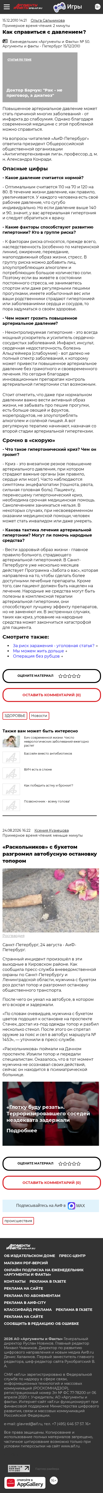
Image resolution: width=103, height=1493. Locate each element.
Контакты (15, 1281)
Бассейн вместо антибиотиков (48, 753)
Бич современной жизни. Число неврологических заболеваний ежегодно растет (56, 741)
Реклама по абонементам (32, 1295)
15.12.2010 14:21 (14, 20)
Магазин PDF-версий (26, 1263)
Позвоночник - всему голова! (47, 801)
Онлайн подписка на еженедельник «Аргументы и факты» (44, 1272)
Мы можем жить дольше (38, 651)
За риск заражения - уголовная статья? (53, 645)
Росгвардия (13, 935)
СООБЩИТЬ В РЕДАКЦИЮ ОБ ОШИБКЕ (41, 1323)
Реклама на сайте (23, 1288)
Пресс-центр (72, 1256)
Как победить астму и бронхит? (48, 785)
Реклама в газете (48, 1281)
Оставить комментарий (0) (51, 695)
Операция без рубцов (36, 656)
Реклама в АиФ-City (25, 1302)
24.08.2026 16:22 (16, 830)
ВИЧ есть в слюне (38, 769)
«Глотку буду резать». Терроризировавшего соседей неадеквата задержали (48, 1113)
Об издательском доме (29, 1256)
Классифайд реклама (28, 1309)
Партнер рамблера (47, 1468)
